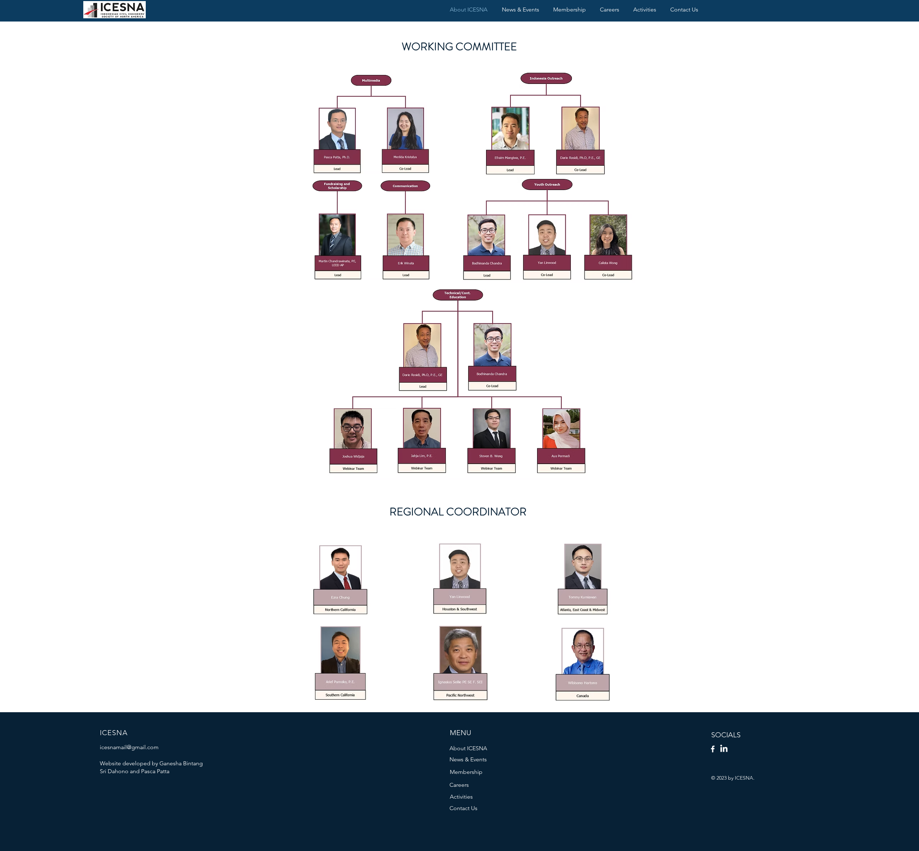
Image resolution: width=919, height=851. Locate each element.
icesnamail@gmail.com (129, 747)
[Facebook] (712, 748)
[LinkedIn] (723, 748)
